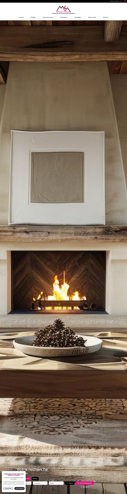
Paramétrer (8, 488)
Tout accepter (19, 488)
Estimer (35, 478)
